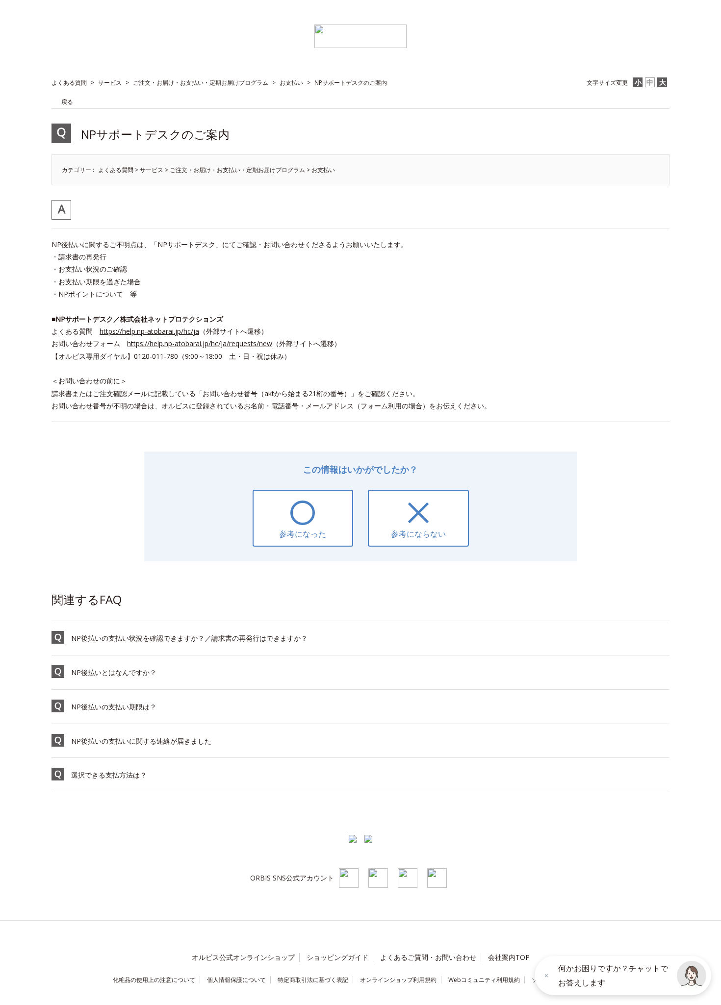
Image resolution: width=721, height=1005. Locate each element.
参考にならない (418, 533)
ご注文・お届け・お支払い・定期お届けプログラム (200, 82)
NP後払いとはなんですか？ (113, 672)
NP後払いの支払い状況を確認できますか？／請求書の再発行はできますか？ (189, 638)
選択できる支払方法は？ (109, 774)
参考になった (302, 533)
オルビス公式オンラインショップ (243, 957)
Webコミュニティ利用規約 (484, 980)
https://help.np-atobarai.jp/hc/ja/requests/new (199, 343)
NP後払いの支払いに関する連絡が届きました (141, 741)
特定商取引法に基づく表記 (313, 980)
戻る (67, 102)
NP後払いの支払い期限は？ (113, 706)
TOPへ (646, 814)
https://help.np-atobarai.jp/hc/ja (149, 331)
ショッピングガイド (337, 957)
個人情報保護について (236, 980)
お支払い (291, 82)
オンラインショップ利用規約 (398, 980)
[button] (691, 975)
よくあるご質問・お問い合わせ (428, 957)
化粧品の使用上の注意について (154, 980)
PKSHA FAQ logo (59, 995)
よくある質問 (69, 82)
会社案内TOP (509, 957)
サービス (110, 82)
